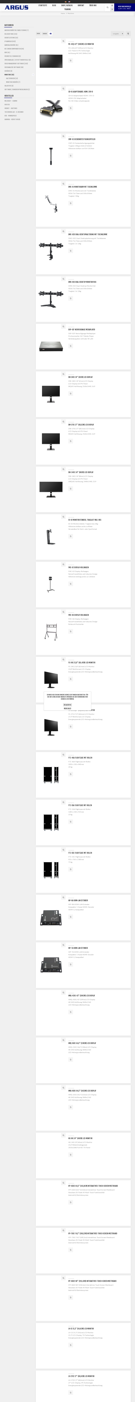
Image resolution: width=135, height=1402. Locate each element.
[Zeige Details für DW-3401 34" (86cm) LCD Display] (51, 489)
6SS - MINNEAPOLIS (10, 116)
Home (63, 13)
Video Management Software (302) (16, 64)
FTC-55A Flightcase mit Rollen (80, 805)
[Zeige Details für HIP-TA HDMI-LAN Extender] (51, 965)
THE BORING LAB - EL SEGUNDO (14, 112)
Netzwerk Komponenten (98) (14, 49)
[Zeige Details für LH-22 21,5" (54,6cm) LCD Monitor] (51, 1346)
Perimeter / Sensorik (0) (13, 56)
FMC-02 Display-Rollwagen (78, 567)
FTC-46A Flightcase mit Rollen (80, 758)
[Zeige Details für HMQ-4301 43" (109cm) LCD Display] (51, 1013)
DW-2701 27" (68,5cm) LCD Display (81, 425)
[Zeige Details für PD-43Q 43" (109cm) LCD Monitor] (51, 61)
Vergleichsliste (128, 33)
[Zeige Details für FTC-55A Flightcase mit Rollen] (51, 822)
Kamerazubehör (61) (11, 45)
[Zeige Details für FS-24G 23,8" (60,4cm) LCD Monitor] (51, 680)
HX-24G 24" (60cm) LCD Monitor (80, 1138)
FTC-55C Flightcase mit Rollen (80, 853)
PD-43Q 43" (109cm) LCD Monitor (81, 44)
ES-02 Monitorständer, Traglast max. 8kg (84, 520)
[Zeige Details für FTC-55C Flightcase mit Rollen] (51, 870)
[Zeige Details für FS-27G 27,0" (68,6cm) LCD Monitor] (51, 727)
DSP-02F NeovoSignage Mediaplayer (81, 329)
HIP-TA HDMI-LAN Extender (78, 948)
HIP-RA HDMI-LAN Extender (78, 900)
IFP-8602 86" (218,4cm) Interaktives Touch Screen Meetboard (92, 1281)
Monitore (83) (9, 75)
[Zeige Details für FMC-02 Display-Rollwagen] (51, 584)
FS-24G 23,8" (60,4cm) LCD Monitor (81, 663)
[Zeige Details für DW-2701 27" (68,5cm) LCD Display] (51, 442)
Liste (50, 33)
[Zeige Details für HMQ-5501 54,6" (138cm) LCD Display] (51, 1060)
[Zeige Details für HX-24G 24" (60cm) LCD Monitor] (51, 1155)
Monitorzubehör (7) (13, 82)
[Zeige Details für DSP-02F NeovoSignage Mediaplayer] (51, 347)
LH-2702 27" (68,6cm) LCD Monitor (81, 1376)
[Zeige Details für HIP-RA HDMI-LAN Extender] (51, 917)
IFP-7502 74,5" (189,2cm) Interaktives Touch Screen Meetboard (92, 1233)
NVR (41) (7, 52)
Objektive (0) (9, 86)
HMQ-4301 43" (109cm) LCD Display (81, 996)
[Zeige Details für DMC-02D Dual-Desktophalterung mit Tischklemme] (51, 251)
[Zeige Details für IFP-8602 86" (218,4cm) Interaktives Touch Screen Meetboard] (51, 1298)
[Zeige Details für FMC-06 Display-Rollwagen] (51, 632)
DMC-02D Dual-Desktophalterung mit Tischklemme (87, 234)
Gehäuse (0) (8, 71)
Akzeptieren (67, 705)
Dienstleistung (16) (11, 38)
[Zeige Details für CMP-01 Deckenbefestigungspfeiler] (51, 156)
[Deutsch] (65, 1)
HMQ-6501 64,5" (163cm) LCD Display (82, 1091)
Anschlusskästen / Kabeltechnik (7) (17, 30)
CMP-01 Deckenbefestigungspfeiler (81, 139)
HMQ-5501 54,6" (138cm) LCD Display (82, 1043)
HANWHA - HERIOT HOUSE (12, 119)
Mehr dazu (67, 708)
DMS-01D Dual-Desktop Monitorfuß (82, 282)
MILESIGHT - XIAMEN (11, 101)
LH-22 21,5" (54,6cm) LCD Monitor (81, 1329)
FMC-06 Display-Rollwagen (78, 615)
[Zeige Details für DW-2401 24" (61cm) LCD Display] (51, 394)
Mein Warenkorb (124, 7)
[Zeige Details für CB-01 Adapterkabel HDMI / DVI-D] (51, 109)
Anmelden (113, 5)
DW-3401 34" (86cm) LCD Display (80, 472)
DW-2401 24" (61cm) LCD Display (80, 377)
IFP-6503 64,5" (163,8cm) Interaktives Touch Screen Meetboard (93, 1186)
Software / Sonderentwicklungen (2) (17, 89)
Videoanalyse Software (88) (14, 67)
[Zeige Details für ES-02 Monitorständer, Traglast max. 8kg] (51, 537)
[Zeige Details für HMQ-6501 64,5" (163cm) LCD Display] (51, 1108)
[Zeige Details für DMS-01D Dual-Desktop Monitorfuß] (51, 299)
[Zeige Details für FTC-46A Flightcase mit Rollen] (51, 775)
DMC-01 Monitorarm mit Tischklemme (82, 187)
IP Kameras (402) (10, 41)
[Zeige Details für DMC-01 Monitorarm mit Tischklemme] (51, 204)
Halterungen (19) (12, 78)
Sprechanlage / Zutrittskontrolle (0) (18, 60)
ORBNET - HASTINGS (11, 108)
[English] (69, 1)
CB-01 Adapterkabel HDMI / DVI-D (80, 92)
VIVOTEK (7, 105)
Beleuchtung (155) (11, 34)
